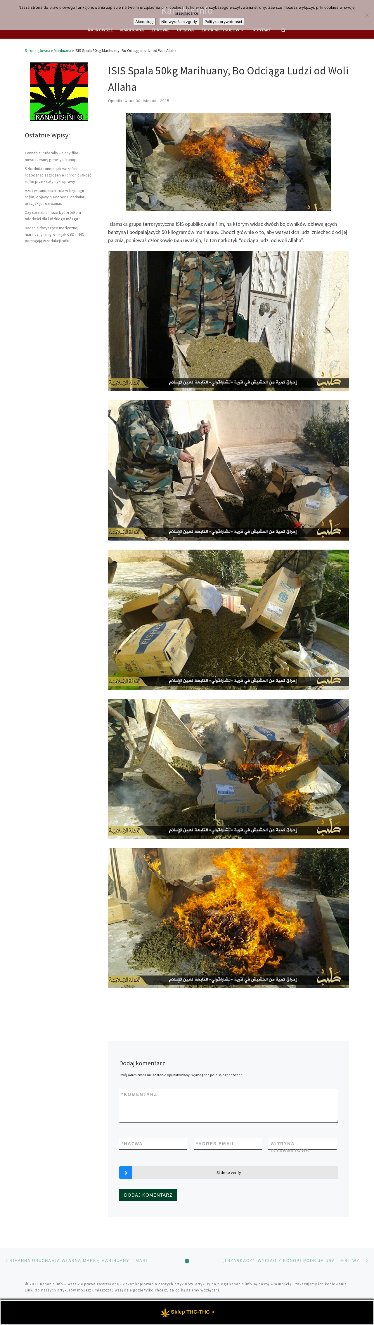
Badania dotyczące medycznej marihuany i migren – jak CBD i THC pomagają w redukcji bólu (54, 234)
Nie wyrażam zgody (179, 21)
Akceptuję (144, 21)
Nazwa (132, 1143)
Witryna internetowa (290, 1147)
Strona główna (37, 50)
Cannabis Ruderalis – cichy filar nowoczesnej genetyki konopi (51, 156)
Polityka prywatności (223, 21)
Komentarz (139, 1094)
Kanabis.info (51, 1284)
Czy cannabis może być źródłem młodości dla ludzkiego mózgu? (53, 215)
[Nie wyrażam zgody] (367, 15)
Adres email (215, 1143)
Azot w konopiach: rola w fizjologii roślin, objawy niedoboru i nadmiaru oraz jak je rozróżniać (55, 197)
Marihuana (62, 50)
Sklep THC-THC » (192, 1312)
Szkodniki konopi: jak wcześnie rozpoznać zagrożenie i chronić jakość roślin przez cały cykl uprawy (58, 175)
